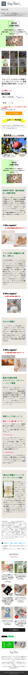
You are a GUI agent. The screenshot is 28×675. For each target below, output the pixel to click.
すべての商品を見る (14, 630)
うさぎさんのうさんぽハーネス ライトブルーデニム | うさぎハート (7, 622)
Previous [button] (2, 34)
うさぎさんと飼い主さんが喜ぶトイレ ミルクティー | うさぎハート (20, 599)
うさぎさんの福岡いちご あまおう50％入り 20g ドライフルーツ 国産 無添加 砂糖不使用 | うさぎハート (7, 577)
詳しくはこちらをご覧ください (8, 109)
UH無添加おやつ (15, 13)
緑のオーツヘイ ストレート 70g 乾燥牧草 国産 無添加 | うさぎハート (20, 576)
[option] (14, 33)
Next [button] (26, 34)
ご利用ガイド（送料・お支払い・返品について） (14, 543)
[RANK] (7, 567)
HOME (3, 13)
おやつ (7, 13)
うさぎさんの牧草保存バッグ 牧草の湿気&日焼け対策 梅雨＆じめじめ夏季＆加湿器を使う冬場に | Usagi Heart (7, 600)
